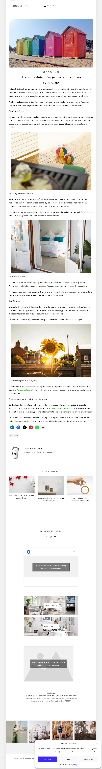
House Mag (36, 448)
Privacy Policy (72, 765)
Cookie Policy (62, 765)
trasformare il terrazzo (61, 408)
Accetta (47, 759)
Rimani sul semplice (26, 390)
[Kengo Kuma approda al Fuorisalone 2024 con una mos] (62, 732)
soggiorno (14, 435)
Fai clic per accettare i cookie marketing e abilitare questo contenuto (51, 567)
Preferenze (88, 759)
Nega (68, 759)
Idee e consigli (51, 72)
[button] (97, 743)
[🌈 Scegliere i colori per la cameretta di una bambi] (39, 732)
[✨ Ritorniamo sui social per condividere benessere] (16, 732)
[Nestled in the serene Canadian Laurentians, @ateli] (85, 732)
